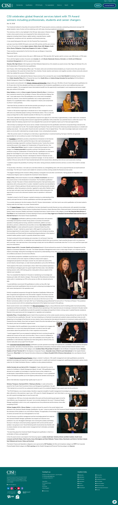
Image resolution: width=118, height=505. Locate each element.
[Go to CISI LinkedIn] (8, 488)
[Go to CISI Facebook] (22, 488)
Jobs (72, 5)
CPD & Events (81, 479)
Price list (98, 489)
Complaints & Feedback (101, 479)
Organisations (81, 481)
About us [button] (59, 5)
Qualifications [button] (29, 5)
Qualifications (81, 477)
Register (110, 1)
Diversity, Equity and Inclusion (102, 487)
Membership (80, 475)
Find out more (46, 491)
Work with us (99, 477)
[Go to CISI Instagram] (12, 488)
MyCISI (98, 5)
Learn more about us (12, 484)
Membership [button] (19, 5)
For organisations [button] (49, 5)
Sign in (105, 1)
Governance (80, 485)
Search (66, 5)
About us (80, 483)
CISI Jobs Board (81, 487)
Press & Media (99, 481)
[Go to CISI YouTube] (19, 488)
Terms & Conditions (100, 483)
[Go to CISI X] (15, 488)
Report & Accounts (100, 485)
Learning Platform (109, 5)
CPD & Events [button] (38, 5)
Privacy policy (99, 475)
